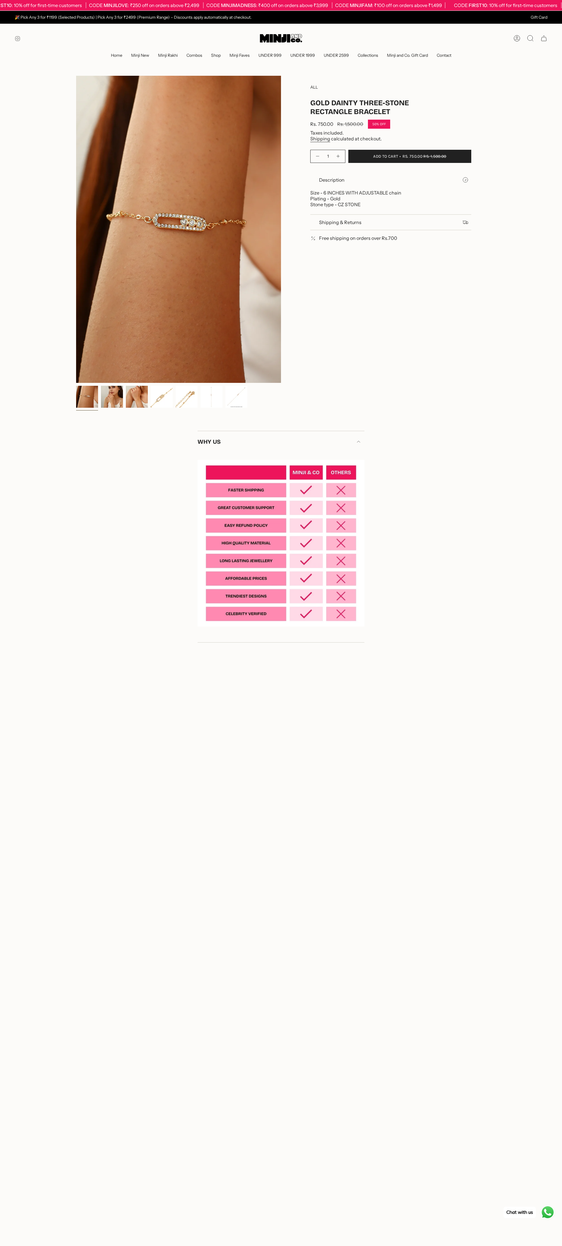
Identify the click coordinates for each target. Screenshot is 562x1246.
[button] (194, 56)
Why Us (209, 441)
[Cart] (544, 38)
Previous (76, 229)
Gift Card (539, 17)
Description (332, 180)
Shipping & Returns (340, 222)
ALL (314, 87)
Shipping (320, 139)
